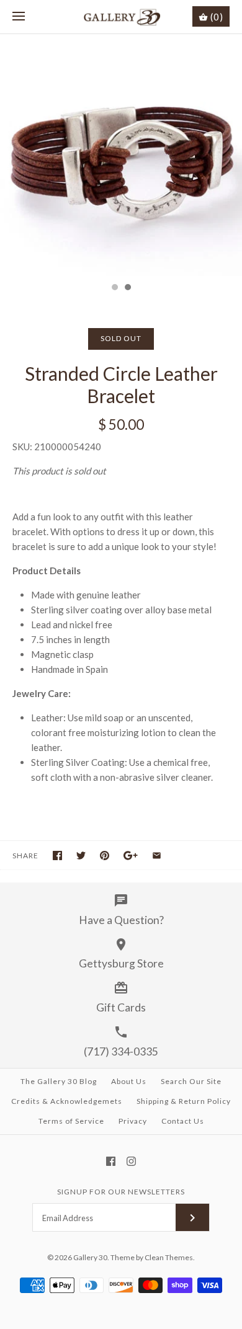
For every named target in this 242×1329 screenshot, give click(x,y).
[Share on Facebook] (57, 855)
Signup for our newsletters (121, 1191)
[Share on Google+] (130, 855)
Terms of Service (71, 1121)
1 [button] (114, 288)
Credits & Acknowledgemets (66, 1101)
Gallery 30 (90, 1257)
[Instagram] (131, 1161)
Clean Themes (169, 1257)
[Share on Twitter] (81, 855)
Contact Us (182, 1121)
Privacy (133, 1121)
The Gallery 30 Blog (58, 1081)
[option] (121, 155)
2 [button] (127, 288)
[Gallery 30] (121, 16)
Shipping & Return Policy (184, 1101)
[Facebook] (110, 1161)
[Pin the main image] (104, 855)
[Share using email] (156, 855)
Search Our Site (191, 1081)
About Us (128, 1081)
